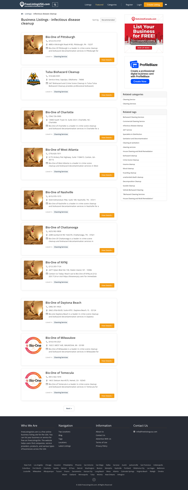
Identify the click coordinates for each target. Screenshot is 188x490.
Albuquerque (49, 471)
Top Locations (64, 431)
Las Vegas (150, 468)
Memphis (108, 468)
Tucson (59, 471)
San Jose (116, 465)
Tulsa (92, 474)
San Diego (99, 465)
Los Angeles (38, 465)
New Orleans (110, 474)
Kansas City (88, 471)
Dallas (108, 465)
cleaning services (129, 147)
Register (129, 4)
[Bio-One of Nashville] (33, 199)
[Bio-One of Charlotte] (33, 119)
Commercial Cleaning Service (134, 121)
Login (139, 4)
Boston (99, 468)
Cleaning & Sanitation (131, 143)
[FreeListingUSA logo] (34, 4)
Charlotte (47, 468)
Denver (64, 468)
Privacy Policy (101, 446)
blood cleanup (128, 168)
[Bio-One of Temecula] (33, 380)
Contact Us (100, 435)
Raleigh (152, 471)
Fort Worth (37, 468)
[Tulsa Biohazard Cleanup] (33, 79)
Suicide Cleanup (129, 186)
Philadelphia (68, 465)
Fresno (66, 471)
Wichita (100, 474)
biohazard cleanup (130, 156)
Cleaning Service (60, 56)
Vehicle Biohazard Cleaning (133, 190)
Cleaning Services (61, 91)
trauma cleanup (129, 164)
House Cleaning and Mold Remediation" (138, 198)
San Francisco (146, 465)
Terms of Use (101, 442)
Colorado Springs (127, 471)
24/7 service (127, 130)
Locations (63, 442)
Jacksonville (133, 465)
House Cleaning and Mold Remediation (138, 151)
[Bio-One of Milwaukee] (33, 345)
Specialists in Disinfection (132, 134)
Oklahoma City (139, 468)
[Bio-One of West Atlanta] (33, 157)
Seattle (56, 468)
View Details (107, 60)
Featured (99, 4)
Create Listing (153, 4)
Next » (69, 408)
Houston (57, 465)
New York (27, 465)
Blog (60, 435)
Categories (112, 4)
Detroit (79, 468)
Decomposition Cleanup (132, 181)
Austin (124, 465)
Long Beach (99, 471)
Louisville (26, 471)
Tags (61, 439)
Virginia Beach (142, 471)
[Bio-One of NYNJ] (33, 270)
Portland (127, 468)
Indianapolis (158, 465)
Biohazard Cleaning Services (133, 117)
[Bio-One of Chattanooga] (33, 235)
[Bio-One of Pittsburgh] (33, 44)
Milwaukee (37, 471)
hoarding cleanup (129, 173)
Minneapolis (83, 474)
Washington (89, 468)
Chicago (48, 465)
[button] (166, 4)
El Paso (72, 468)
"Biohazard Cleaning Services (134, 194)
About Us (100, 431)
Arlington (120, 474)
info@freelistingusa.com (146, 431)
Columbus (26, 468)
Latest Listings (65, 446)
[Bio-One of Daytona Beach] (33, 310)
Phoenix (78, 465)
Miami (64, 474)
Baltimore (160, 468)
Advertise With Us (103, 439)
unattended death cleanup (133, 177)
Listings (88, 4)
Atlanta (116, 471)
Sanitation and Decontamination (135, 138)
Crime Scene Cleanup (131, 160)
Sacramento (76, 471)
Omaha (161, 471)
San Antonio (88, 465)
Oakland (73, 474)
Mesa (108, 471)
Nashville (118, 468)
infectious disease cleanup (133, 125)
